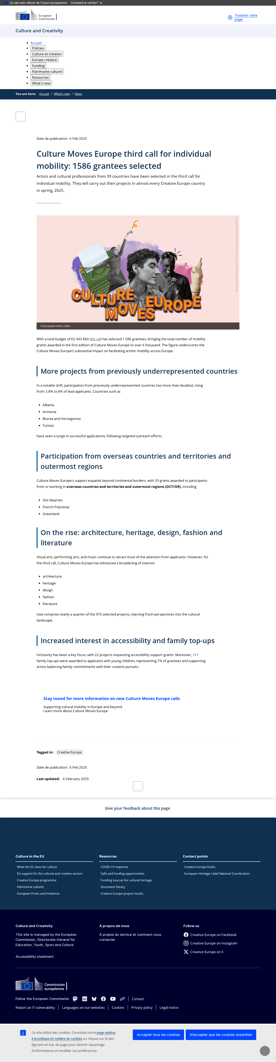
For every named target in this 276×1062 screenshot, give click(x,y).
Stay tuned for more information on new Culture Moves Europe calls (111, 698)
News (78, 94)
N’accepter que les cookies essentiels (221, 1035)
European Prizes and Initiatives (38, 893)
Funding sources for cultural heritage (126, 880)
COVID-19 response (114, 867)
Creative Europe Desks (199, 867)
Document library (113, 887)
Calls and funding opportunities (122, 873)
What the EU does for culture (37, 867)
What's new (62, 94)
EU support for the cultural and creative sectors (49, 873)
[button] (230, 17)
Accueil (36, 43)
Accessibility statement (35, 957)
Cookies (118, 1007)
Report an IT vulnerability (35, 1007)
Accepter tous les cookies (158, 1035)
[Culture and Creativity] (39, 15)
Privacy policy (142, 1007)
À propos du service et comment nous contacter (130, 937)
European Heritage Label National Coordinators (217, 873)
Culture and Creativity (34, 926)
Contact (138, 998)
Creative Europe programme (36, 880)
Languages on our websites (83, 1007)
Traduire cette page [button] (246, 17)
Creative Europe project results (122, 893)
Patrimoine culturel (30, 887)
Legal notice (169, 1007)
